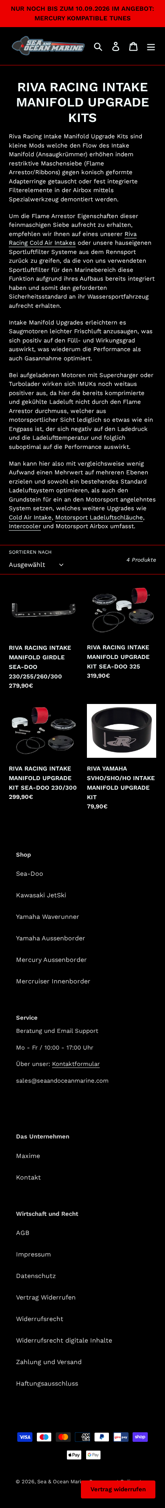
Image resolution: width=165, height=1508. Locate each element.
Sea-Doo (29, 873)
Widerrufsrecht (39, 1319)
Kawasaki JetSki (41, 895)
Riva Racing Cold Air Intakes (73, 238)
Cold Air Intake (30, 517)
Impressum (33, 1254)
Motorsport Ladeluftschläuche (99, 517)
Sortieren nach (30, 552)
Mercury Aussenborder (51, 959)
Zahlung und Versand (49, 1362)
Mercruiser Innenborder (53, 981)
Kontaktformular (76, 1064)
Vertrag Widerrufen (46, 1297)
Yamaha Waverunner (47, 916)
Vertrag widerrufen (118, 1489)
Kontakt (28, 1177)
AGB (22, 1233)
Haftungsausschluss (47, 1383)
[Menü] (151, 46)
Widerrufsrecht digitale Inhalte (64, 1340)
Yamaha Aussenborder (50, 938)
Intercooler (25, 526)
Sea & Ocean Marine (62, 1481)
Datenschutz (36, 1276)
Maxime (28, 1156)
